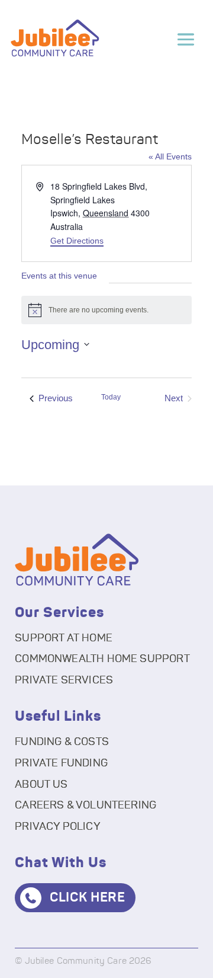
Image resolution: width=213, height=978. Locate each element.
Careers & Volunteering (85, 805)
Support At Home (63, 638)
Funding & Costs (62, 742)
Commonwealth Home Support (102, 659)
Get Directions (77, 240)
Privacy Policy (58, 827)
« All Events (170, 156)
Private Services (64, 680)
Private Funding (61, 763)
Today (111, 397)
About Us (41, 784)
